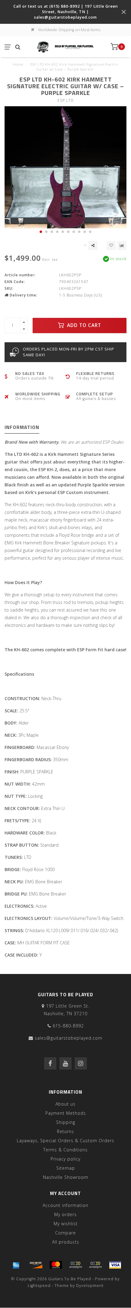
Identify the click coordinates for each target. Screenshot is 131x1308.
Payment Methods (65, 1113)
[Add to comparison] (121, 245)
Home (18, 64)
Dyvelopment (90, 1285)
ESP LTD (66, 100)
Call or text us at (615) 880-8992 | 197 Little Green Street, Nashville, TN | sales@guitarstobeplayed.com (65, 12)
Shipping (65, 1122)
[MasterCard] (55, 1265)
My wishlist (66, 1223)
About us (65, 1104)
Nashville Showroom (65, 1177)
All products (65, 1242)
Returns (65, 1131)
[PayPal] (75, 1265)
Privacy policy (65, 1159)
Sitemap (65, 1168)
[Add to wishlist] (111, 245)
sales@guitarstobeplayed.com (68, 1038)
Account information (65, 1205)
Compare (65, 1233)
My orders (65, 1214)
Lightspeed (39, 1285)
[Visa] (115, 1265)
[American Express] (16, 1265)
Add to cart (83, 325)
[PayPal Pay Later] (95, 1265)
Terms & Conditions (65, 1150)
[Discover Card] (36, 1265)
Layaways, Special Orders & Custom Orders (65, 1140)
